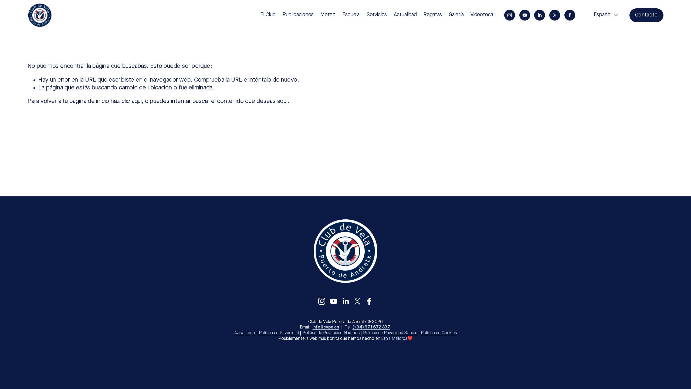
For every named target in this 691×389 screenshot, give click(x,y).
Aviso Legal (245, 333)
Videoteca (481, 15)
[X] (554, 15)
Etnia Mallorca (394, 339)
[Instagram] (509, 15)
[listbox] (602, 15)
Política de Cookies (439, 333)
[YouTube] (524, 15)
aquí (282, 101)
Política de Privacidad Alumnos (331, 333)
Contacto (646, 15)
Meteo (328, 15)
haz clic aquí (126, 101)
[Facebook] (569, 15)
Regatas (433, 15)
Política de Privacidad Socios (390, 333)
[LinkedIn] (539, 15)
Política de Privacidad (279, 333)
